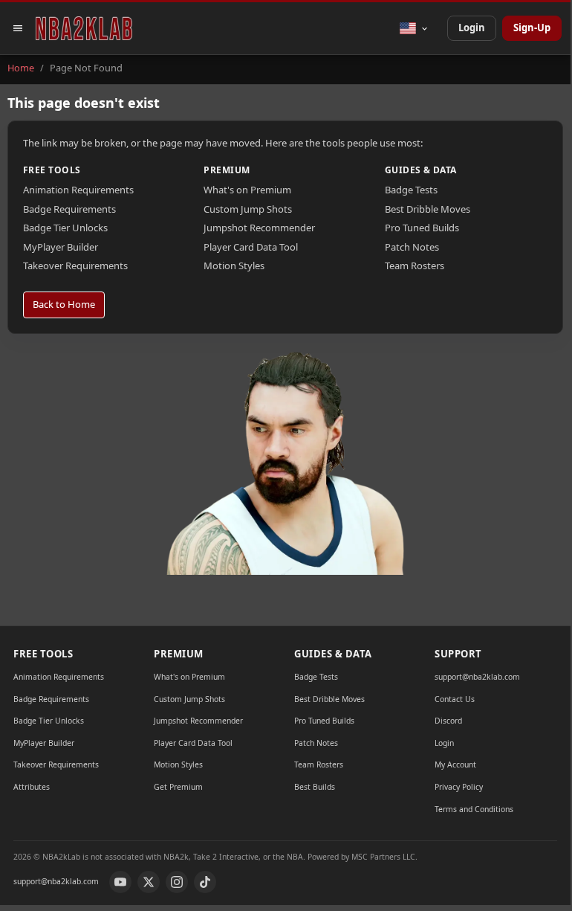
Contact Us (455, 699)
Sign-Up (531, 27)
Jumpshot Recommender (259, 227)
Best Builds (314, 787)
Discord (448, 720)
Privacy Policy (459, 787)
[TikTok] (205, 882)
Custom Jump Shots (248, 209)
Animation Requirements (78, 189)
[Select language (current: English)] (414, 28)
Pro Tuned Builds (422, 227)
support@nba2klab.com (477, 677)
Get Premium (178, 787)
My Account (455, 764)
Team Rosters (414, 265)
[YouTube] (120, 882)
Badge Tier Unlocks (65, 227)
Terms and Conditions (474, 809)
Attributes (31, 787)
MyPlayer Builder (60, 247)
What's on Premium (247, 189)
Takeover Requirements (75, 265)
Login (471, 27)
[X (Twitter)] (148, 882)
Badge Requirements (69, 209)
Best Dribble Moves (427, 209)
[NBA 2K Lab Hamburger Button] (18, 28)
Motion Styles (234, 265)
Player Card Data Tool (251, 247)
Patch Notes (412, 247)
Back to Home (64, 304)
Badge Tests (411, 189)
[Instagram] (177, 882)
